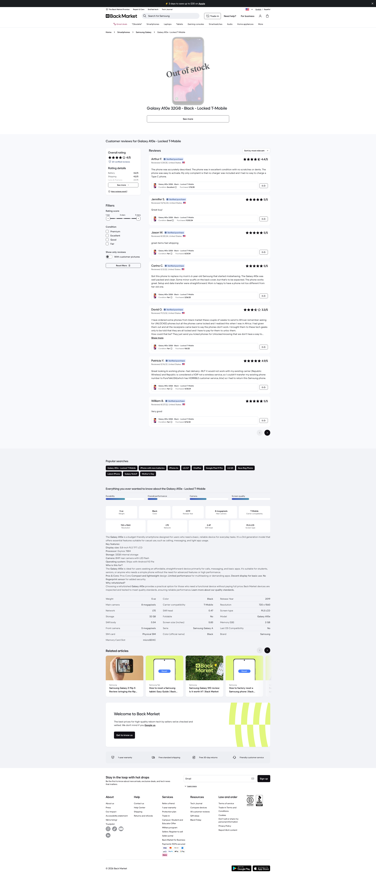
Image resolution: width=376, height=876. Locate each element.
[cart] (267, 16)
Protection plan (169, 811)
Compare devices (198, 807)
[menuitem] (153, 24)
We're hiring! (111, 820)
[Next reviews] (267, 433)
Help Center (139, 807)
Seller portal (167, 835)
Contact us (139, 803)
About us (110, 803)
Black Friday (195, 820)
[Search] (144, 16)
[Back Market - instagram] (108, 828)
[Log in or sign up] (260, 16)
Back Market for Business (173, 840)
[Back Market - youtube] (121, 828)
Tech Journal (196, 803)
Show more (157, 337)
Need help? (230, 16)
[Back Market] (121, 16)
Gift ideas (194, 815)
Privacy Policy (225, 826)
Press (108, 807)
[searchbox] (173, 16)
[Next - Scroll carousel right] (267, 650)
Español (267, 9)
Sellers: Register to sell (172, 831)
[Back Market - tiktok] (114, 828)
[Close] (372, 3)
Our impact (111, 811)
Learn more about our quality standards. (213, 589)
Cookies (222, 815)
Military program (169, 827)
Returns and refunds (143, 815)
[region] (188, 677)
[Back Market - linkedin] (108, 835)
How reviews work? (119, 191)
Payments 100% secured (173, 844)
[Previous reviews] (260, 433)
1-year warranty (169, 807)
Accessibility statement (117, 815)
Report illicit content (228, 830)
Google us (150, 725)
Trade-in (166, 815)
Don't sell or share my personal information (228, 820)
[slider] (108, 218)
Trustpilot (110, 824)
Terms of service (226, 803)
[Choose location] (249, 9)
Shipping (138, 811)
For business (247, 16)
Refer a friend (168, 803)
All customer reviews (200, 811)
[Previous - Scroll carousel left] (260, 650)
